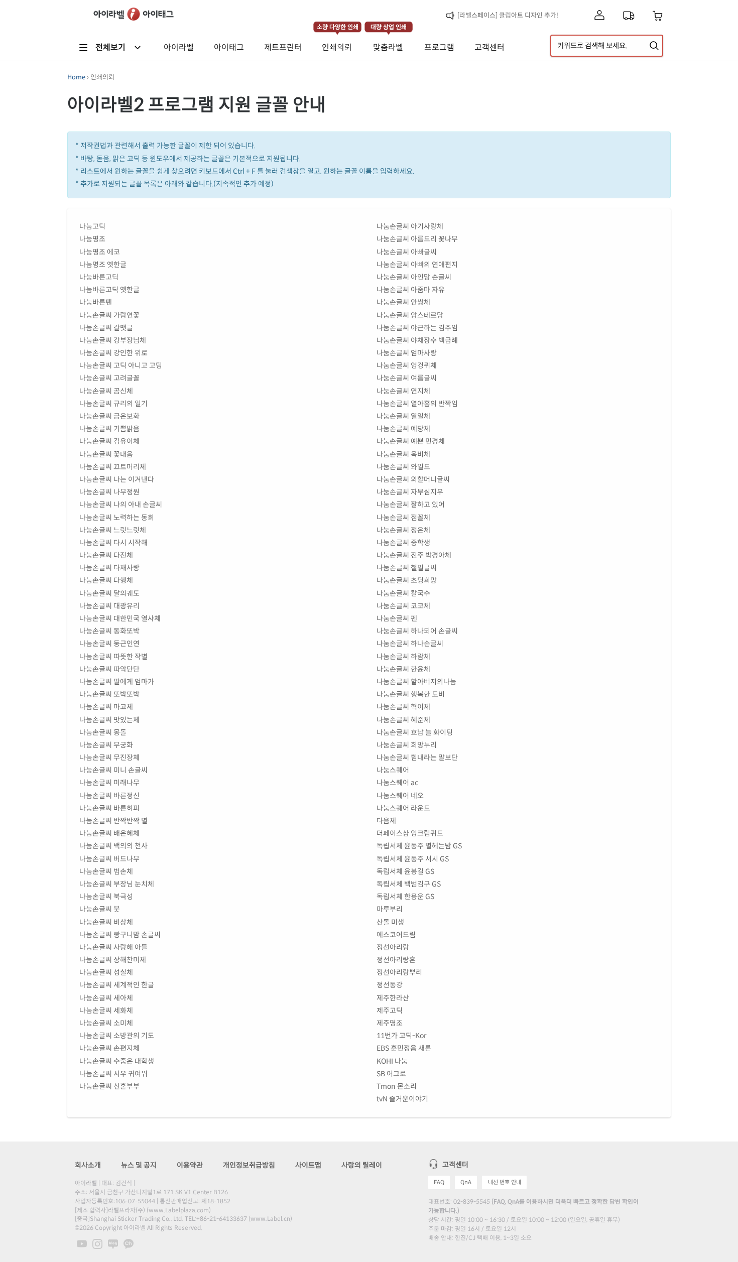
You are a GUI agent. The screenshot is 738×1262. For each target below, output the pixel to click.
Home (76, 77)
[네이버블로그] (113, 1243)
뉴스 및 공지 (139, 1165)
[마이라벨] (599, 16)
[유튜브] (82, 1243)
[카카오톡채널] (128, 1243)
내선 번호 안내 (504, 1182)
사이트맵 (308, 1165)
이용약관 (190, 1165)
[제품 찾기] (654, 46)
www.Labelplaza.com (179, 1210)
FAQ (439, 1182)
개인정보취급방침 (249, 1165)
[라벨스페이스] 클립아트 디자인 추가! (507, 15)
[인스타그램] (97, 1243)
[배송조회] (628, 15)
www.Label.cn (270, 1218)
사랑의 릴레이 (361, 1165)
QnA (465, 1182)
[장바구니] (658, 16)
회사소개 (88, 1165)
